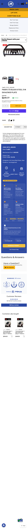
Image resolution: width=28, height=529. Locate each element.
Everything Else (14, 16)
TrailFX (3, 87)
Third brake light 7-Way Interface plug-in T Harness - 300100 (8, 333)
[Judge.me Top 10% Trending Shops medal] (21, 285)
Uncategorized (12, 162)
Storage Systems (14, 25)
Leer (4, 329)
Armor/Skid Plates (16, 160)
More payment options (14, 114)
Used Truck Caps (14, 22)
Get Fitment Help (14, 249)
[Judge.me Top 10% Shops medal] (14, 285)
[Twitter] (11, 120)
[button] (22, 4)
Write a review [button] (14, 305)
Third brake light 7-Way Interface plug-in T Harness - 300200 (20, 333)
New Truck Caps (14, 20)
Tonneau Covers (14, 30)
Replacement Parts (13, 28)
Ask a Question (10, 267)
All (10, 160)
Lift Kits (14, 12)
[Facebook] (9, 120)
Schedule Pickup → (14, 245)
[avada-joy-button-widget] (4, 525)
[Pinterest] (14, 120)
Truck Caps (14, 9)
